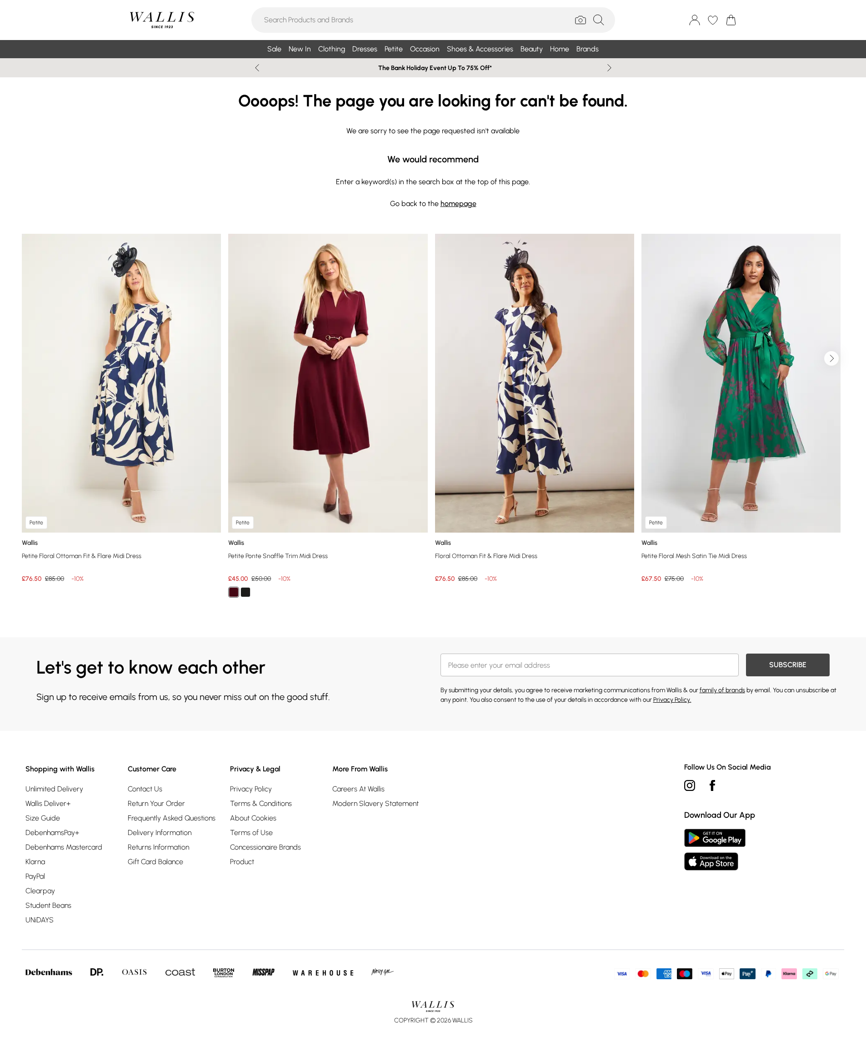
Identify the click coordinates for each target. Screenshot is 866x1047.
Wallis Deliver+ (47, 803)
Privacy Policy (251, 789)
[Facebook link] (712, 785)
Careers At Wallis (358, 789)
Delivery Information (159, 832)
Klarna (35, 861)
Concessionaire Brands (265, 847)
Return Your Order (156, 803)
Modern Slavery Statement (375, 803)
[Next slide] (609, 67)
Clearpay (40, 890)
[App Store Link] (715, 850)
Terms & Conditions (261, 803)
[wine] (234, 592)
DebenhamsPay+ (52, 832)
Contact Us (145, 789)
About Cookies (253, 818)
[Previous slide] (257, 67)
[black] (245, 592)
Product (242, 861)
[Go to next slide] (831, 358)
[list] (433, 421)
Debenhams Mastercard (63, 847)
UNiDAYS (39, 920)
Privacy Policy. (672, 700)
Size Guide (42, 818)
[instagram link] (689, 785)
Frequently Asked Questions (171, 818)
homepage (458, 203)
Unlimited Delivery (54, 789)
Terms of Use (251, 832)
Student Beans (48, 905)
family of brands (722, 690)
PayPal (35, 876)
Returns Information (158, 847)
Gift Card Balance (155, 861)
